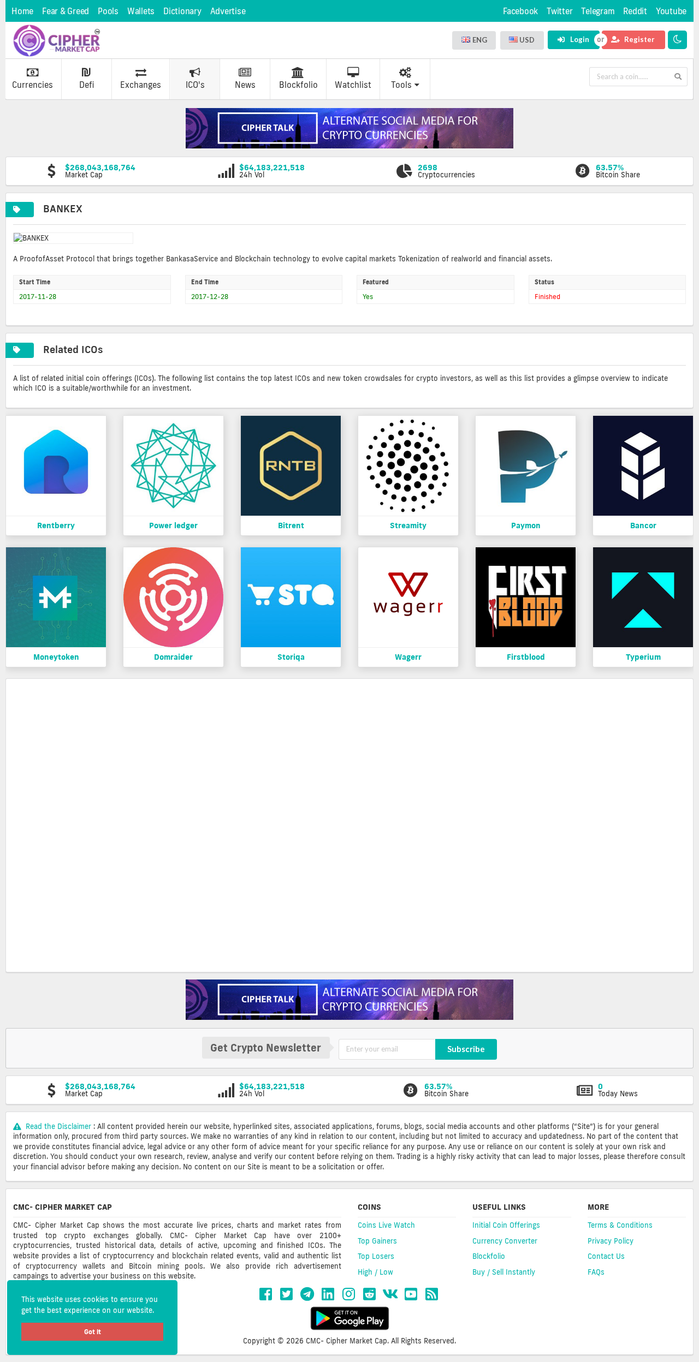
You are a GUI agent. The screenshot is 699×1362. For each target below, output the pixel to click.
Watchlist (353, 85)
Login (578, 39)
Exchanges (140, 85)
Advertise (228, 11)
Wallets (141, 11)
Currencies (32, 85)
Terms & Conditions (620, 1225)
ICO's (195, 85)
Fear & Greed (65, 11)
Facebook (520, 11)
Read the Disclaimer (58, 1126)
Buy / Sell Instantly (503, 1272)
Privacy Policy (610, 1240)
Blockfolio (298, 85)
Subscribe (466, 1049)
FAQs (596, 1272)
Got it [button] (92, 1332)
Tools (401, 85)
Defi (86, 85)
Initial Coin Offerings (506, 1225)
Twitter (559, 11)
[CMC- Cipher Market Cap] (56, 40)
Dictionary (182, 11)
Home (22, 11)
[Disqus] (349, 824)
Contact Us (606, 1256)
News (245, 85)
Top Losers (376, 1256)
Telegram (597, 11)
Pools (108, 11)
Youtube (671, 11)
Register (639, 39)
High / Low (375, 1272)
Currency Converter (504, 1240)
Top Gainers (377, 1240)
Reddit (635, 11)
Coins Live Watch (386, 1225)
